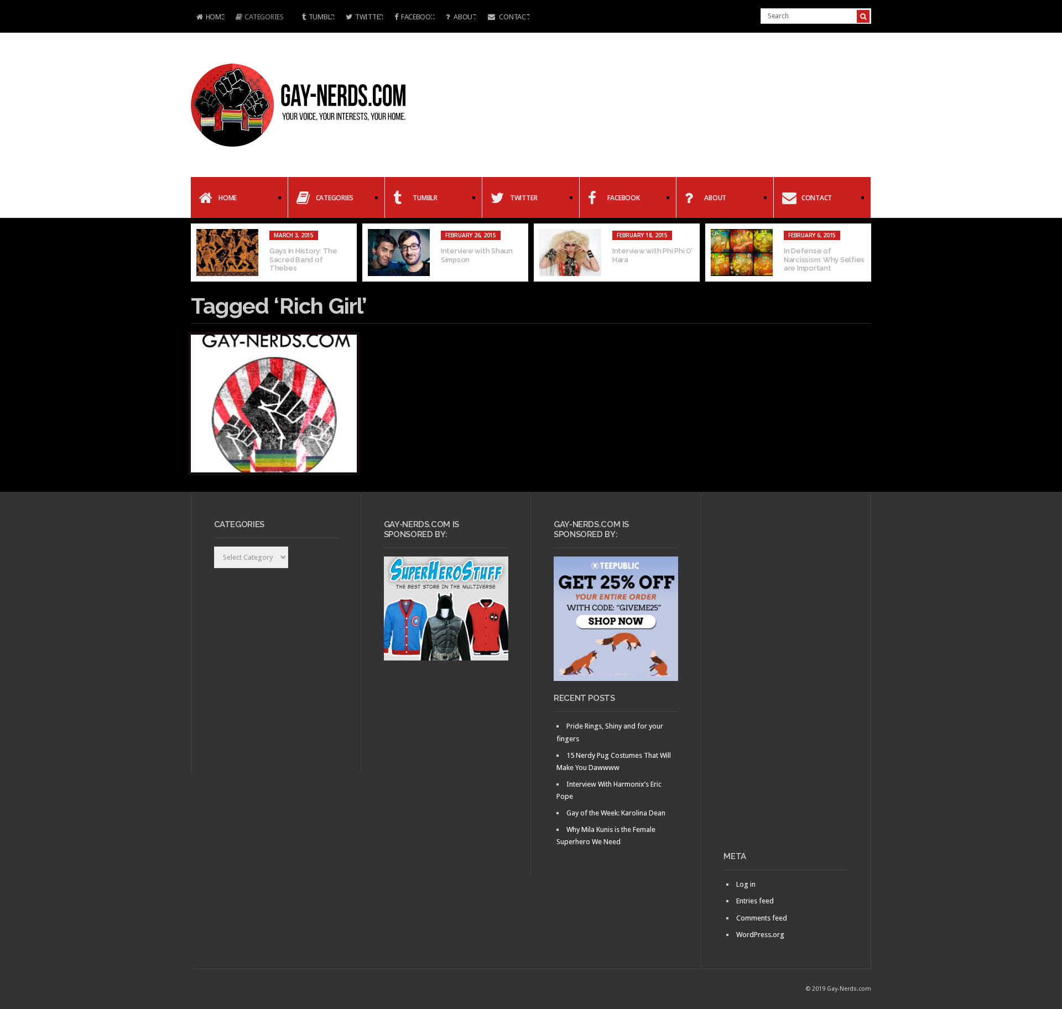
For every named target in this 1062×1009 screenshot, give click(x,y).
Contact (514, 17)
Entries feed (755, 901)
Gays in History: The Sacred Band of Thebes (303, 259)
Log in (746, 884)
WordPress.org (760, 934)
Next (863, 253)
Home (208, 18)
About (464, 17)
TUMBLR (322, 17)
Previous (199, 253)
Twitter (369, 17)
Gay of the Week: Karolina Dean (615, 813)
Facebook (418, 17)
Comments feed (761, 918)
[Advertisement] (785, 677)
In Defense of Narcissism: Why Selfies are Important (824, 259)
